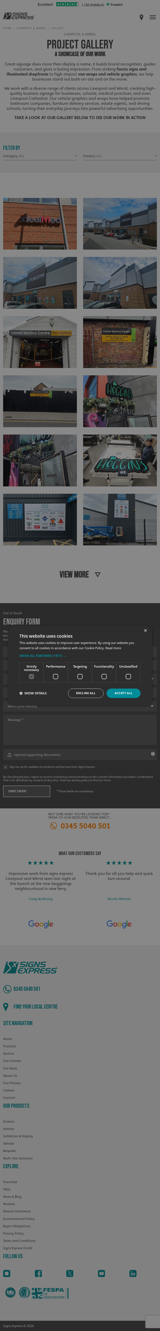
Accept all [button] (124, 693)
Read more (113, 648)
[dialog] (80, 665)
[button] (79, 656)
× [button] (145, 630)
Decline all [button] (85, 693)
